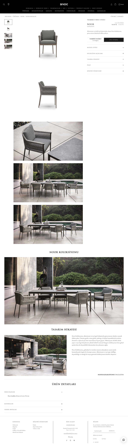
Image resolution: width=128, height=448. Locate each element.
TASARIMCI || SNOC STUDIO (96, 20)
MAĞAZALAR (101, 11)
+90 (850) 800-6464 (70, 425)
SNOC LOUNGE (97, 8)
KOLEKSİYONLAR (37, 11)
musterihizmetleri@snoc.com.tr (70, 433)
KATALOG (49, 11)
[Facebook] (66, 440)
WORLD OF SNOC (42, 8)
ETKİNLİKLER (71, 11)
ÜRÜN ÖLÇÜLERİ (9, 392)
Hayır (104, 438)
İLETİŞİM (71, 8)
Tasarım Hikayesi (93, 59)
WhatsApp (70, 437)
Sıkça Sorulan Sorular (37, 427)
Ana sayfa (8, 16)
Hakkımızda (15, 425)
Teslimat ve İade (36, 428)
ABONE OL (112, 431)
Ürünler (16, 16)
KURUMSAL (30, 8)
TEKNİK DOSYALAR (10, 409)
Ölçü (89, 65)
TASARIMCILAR (55, 8)
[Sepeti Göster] (115, 4)
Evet (96, 438)
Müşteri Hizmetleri (94, 71)
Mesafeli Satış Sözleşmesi (18, 432)
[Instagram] (70, 440)
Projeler (14, 428)
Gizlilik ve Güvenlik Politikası (19, 430)
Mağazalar (15, 427)
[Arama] (4, 4)
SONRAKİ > (120, 16)
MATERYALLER (8, 404)
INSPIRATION (59, 11)
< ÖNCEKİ (113, 16)
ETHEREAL (91, 11)
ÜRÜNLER (25, 11)
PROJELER (81, 11)
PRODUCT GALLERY (83, 8)
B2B (64, 8)
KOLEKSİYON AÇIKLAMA (95, 53)
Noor (22, 16)
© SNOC (96, 442)
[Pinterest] (74, 440)
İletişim (34, 425)
